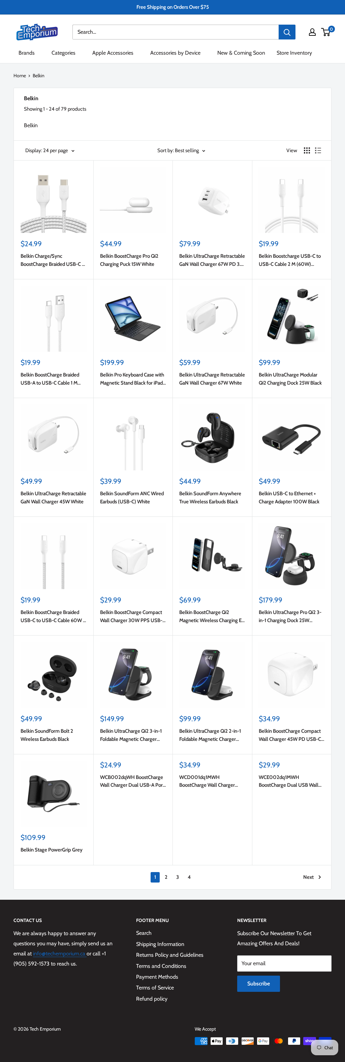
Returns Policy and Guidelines (169, 955)
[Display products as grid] (307, 150)
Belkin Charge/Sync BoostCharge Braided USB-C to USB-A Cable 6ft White (53, 260)
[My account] (312, 32)
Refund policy (151, 999)
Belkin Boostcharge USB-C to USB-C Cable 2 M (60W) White (290, 260)
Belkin (38, 76)
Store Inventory (294, 53)
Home (19, 76)
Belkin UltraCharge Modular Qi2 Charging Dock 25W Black (290, 379)
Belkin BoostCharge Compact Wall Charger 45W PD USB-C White (290, 735)
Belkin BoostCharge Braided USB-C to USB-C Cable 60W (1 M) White (53, 616)
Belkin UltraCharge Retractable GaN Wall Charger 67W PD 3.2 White (212, 260)
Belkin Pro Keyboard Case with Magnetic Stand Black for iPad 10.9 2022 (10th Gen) (132, 379)
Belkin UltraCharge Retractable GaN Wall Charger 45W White (53, 497)
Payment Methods (157, 977)
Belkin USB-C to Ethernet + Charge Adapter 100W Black (289, 497)
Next (308, 877)
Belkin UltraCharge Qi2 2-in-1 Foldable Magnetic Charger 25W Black (210, 735)
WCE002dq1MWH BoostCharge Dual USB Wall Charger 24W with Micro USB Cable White (290, 781)
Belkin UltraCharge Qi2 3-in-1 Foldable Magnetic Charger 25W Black (131, 735)
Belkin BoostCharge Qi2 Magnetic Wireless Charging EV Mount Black (212, 616)
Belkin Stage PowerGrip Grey (52, 850)
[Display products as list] (318, 150)
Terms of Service (155, 987)
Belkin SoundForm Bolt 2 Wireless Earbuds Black (47, 735)
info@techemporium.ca (60, 953)
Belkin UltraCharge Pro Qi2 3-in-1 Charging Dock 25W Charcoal (290, 616)
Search (144, 933)
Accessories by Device (175, 53)
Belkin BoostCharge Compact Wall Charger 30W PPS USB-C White (132, 616)
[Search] (287, 32)
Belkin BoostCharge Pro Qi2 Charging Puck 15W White (129, 260)
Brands (27, 53)
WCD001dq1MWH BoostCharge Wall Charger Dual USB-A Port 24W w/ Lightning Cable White (207, 781)
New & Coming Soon (241, 53)
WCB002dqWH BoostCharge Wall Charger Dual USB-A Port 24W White (132, 781)
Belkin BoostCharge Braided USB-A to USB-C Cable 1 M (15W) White (50, 379)
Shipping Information (160, 944)
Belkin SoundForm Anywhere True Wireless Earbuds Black (210, 497)
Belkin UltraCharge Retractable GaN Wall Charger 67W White (212, 379)
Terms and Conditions (161, 966)
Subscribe (258, 983)
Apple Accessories (112, 53)
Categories (63, 53)
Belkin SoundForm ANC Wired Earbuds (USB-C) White (132, 497)
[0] (326, 32)
